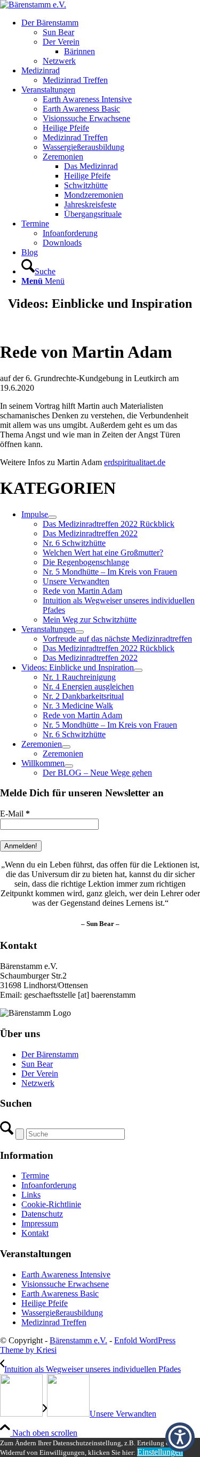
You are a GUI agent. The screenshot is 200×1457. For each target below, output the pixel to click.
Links (31, 1194)
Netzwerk (37, 1083)
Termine (35, 1175)
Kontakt (35, 1232)
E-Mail (15, 813)
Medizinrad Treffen (53, 1322)
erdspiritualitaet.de (134, 462)
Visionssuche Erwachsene (65, 1283)
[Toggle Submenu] (52, 517)
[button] (180, 1437)
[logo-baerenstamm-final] (33, 4)
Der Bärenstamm (49, 1054)
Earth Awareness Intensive (65, 1274)
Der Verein (39, 1073)
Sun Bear (37, 1063)
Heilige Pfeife (44, 1303)
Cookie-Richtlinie (51, 1204)
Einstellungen (160, 1451)
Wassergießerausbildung (62, 1312)
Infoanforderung (48, 1185)
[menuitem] (110, 42)
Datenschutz (42, 1213)
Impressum (39, 1223)
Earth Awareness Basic (60, 1293)
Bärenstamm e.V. (78, 1340)
